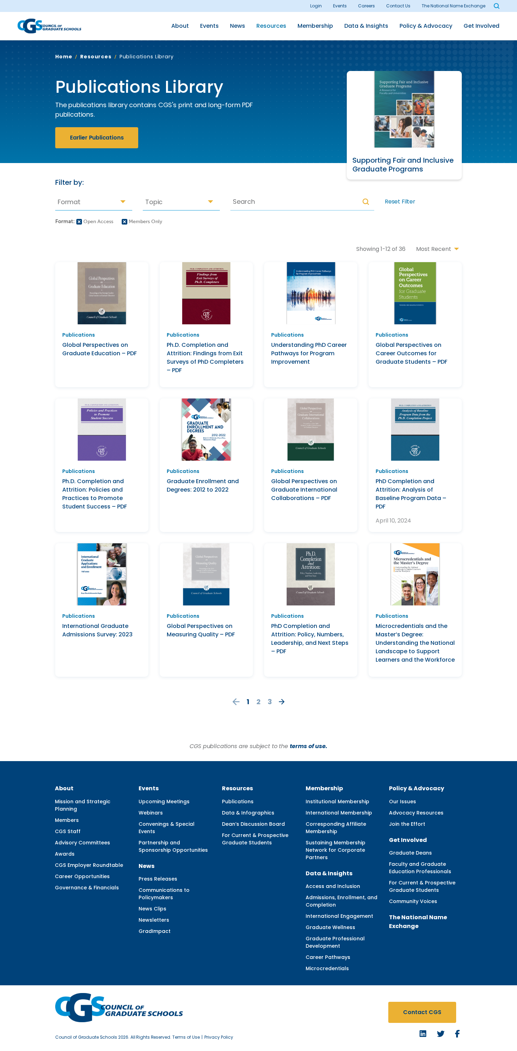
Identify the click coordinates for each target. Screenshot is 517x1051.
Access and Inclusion (333, 886)
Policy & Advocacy (426, 26)
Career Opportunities (82, 876)
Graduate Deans (410, 852)
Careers (366, 6)
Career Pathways (328, 957)
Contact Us (398, 6)
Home (63, 56)
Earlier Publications (96, 138)
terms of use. (308, 746)
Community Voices (413, 901)
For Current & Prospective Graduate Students (255, 839)
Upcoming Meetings (164, 801)
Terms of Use (186, 1037)
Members (67, 820)
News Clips (152, 908)
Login (316, 6)
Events (340, 6)
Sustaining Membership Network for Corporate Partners (335, 850)
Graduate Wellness (330, 927)
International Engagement (339, 916)
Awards (65, 853)
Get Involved (481, 26)
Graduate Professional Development (335, 942)
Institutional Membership (337, 801)
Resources (271, 26)
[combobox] (93, 201)
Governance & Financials (87, 887)
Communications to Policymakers (164, 894)
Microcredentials (327, 968)
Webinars (151, 812)
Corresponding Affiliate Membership (336, 827)
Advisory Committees (82, 842)
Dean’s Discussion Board (253, 824)
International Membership (339, 812)
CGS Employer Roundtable (89, 865)
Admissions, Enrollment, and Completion (341, 901)
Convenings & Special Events (166, 827)
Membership (315, 26)
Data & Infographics (248, 812)
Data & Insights (366, 26)
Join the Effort (407, 824)
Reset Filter (400, 201)
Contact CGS (422, 1012)
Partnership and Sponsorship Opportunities (173, 846)
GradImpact (155, 931)
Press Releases (158, 878)
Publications (238, 801)
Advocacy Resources (416, 812)
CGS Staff (68, 831)
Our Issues (402, 801)
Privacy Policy (218, 1037)
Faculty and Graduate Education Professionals (420, 868)
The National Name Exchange (453, 6)
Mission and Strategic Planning (82, 805)
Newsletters (154, 919)
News (237, 26)
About (180, 26)
